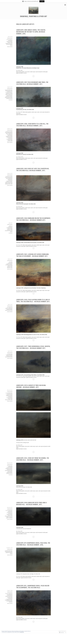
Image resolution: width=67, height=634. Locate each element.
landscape (8, 267)
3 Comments (10, 99)
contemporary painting (8, 96)
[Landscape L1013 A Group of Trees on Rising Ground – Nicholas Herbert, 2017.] (33, 452)
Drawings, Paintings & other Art (33, 16)
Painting (11, 45)
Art (7, 39)
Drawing (9, 42)
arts (8, 39)
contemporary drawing (8, 92)
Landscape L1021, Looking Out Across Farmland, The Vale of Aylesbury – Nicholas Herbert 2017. (32, 255)
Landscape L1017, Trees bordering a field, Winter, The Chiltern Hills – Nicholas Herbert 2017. (33, 347)
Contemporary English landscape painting (9, 137)
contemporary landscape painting (9, 41)
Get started (42, 1)
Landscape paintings (9, 44)
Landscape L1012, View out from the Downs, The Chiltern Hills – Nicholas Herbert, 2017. (32, 459)
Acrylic (10, 225)
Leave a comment (9, 46)
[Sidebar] (65, 5)
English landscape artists (9, 43)
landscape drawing (9, 472)
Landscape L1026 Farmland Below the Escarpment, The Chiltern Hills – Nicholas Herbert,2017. (33, 219)
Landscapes (10, 517)
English (9, 182)
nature (11, 183)
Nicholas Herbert (9, 38)
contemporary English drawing (10, 135)
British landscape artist (8, 90)
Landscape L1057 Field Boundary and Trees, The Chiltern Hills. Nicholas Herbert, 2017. (32, 83)
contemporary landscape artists (9, 597)
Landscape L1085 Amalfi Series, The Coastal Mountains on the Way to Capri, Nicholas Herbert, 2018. (30, 32)
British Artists (10, 89)
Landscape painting (10, 553)
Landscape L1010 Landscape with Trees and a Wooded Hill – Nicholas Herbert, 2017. (31, 504)
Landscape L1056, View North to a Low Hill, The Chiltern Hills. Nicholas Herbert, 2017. (32, 125)
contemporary (10, 511)
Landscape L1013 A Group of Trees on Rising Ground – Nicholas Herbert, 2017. (31, 386)
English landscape (9, 229)
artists (7, 89)
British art (10, 39)
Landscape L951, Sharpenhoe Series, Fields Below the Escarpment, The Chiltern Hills (32, 587)
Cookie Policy (22, 632)
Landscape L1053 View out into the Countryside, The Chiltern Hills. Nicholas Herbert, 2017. (32, 170)
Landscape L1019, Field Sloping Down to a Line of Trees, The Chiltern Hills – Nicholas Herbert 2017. (33, 301)
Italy (11, 43)
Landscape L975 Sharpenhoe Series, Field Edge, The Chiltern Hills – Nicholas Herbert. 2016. (33, 544)
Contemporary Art (9, 91)
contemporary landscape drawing (9, 598)
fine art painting (11, 231)
